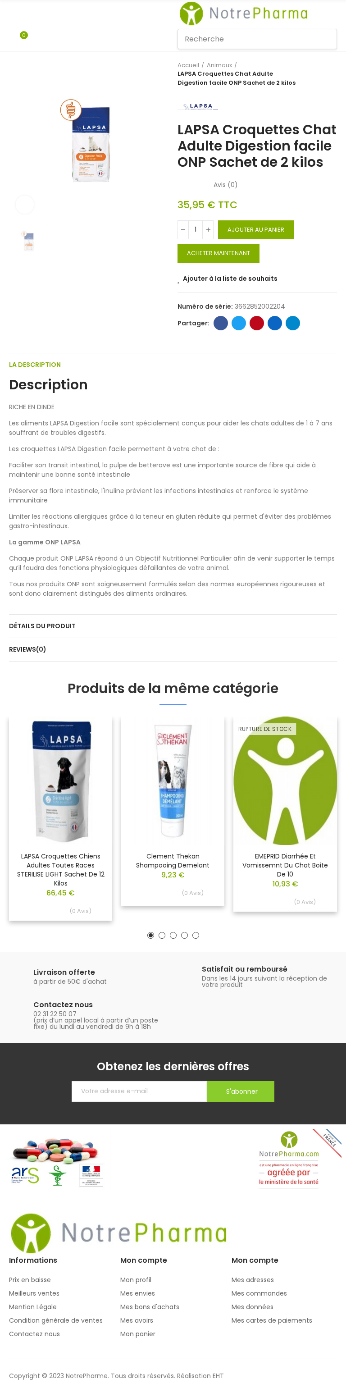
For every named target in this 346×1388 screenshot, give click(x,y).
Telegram (293, 323)
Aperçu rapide (89, 750)
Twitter (239, 323)
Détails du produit (42, 625)
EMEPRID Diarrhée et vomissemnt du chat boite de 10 (285, 865)
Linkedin (275, 323)
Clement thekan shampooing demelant (172, 861)
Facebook (221, 323)
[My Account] (36, 39)
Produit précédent (307, 73)
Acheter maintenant (218, 253)
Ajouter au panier (256, 229)
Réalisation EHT (200, 1375)
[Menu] (13, 13)
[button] (150, 935)
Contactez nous (63, 1005)
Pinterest (257, 323)
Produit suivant (330, 73)
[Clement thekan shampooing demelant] (172, 781)
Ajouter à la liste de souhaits (230, 278)
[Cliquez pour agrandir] (25, 205)
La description (35, 364)
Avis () (226, 185)
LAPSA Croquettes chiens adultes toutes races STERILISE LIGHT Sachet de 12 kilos (61, 870)
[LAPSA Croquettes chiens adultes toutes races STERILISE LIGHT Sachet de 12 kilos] (60, 781)
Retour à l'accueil (318, 73)
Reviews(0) (27, 649)
